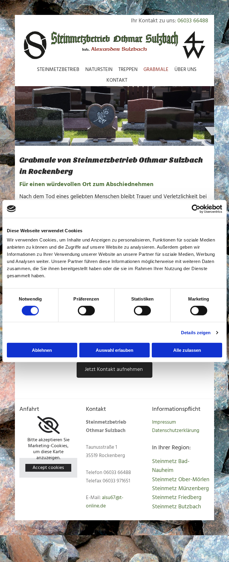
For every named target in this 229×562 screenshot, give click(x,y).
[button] (114, 369)
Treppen (127, 70)
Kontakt (116, 80)
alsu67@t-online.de (104, 502)
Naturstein (98, 70)
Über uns (185, 70)
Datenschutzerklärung (175, 431)
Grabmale (155, 70)
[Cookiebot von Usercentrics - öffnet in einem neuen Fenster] (196, 208)
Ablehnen (42, 350)
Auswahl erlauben (114, 350)
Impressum (164, 422)
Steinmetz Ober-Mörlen (180, 479)
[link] (48, 425)
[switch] (86, 310)
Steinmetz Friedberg (176, 497)
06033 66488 (192, 20)
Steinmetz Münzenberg (180, 488)
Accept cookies (48, 468)
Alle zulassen (187, 350)
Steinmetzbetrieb (58, 70)
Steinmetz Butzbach (176, 506)
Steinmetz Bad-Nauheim (171, 466)
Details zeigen (196, 332)
